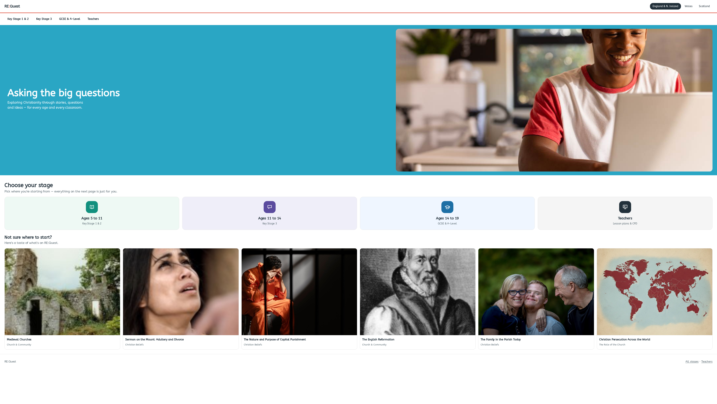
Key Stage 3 (44, 19)
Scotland (704, 6)
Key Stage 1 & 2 (18, 19)
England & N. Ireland (665, 6)
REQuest (12, 6)
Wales (689, 6)
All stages (692, 361)
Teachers (93, 19)
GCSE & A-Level (69, 19)
